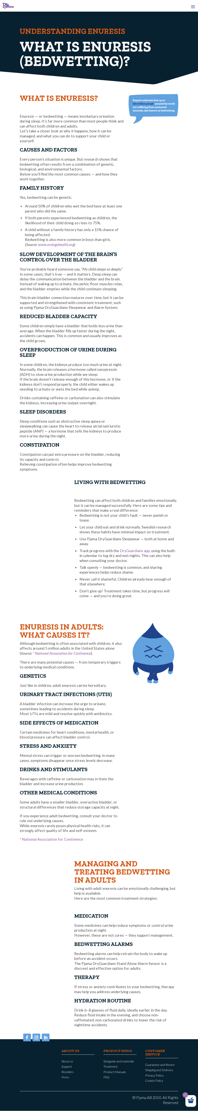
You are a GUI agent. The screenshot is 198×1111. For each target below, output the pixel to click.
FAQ (106, 1077)
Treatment (110, 1066)
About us (67, 1061)
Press (65, 1077)
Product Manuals (114, 1072)
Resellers (67, 1072)
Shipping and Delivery (159, 1070)
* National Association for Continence (62, 653)
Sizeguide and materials (118, 1061)
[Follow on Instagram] (36, 1037)
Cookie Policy (154, 1080)
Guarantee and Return (160, 1064)
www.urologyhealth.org (56, 244)
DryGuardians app (135, 550)
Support (66, 1066)
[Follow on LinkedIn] (46, 1037)
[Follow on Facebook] (27, 1037)
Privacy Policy (154, 1075)
